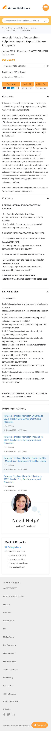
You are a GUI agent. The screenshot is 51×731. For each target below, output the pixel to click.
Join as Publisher (11, 701)
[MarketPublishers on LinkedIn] (13, 715)
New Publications (9, 645)
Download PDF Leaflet (13, 77)
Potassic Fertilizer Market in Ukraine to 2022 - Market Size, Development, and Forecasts (23, 479)
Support (41, 725)
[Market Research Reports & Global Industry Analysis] (16, 7)
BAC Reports (8, 54)
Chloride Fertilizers (18, 555)
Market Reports (9, 637)
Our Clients (7, 612)
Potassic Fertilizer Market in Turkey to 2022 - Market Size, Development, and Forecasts (25, 459)
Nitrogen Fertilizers (18, 559)
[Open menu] (45, 7)
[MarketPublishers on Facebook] (4, 715)
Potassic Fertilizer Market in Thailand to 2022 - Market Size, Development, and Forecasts (23, 439)
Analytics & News (9, 661)
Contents (7, 198)
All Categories (12, 547)
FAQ (4, 629)
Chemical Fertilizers (16, 551)
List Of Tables (10, 291)
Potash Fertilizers (17, 567)
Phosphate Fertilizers (19, 563)
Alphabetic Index (9, 653)
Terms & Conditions (10, 669)
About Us (6, 604)
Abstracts (7, 96)
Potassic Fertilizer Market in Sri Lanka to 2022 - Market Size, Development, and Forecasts (23, 418)
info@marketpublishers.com (13, 596)
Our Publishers (8, 621)
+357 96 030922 (11, 588)
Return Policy (8, 686)
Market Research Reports (7, 28)
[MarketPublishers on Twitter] (8, 715)
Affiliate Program (9, 694)
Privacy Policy (8, 678)
